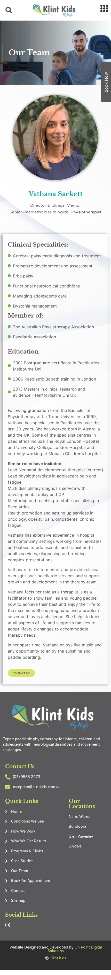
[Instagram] (7, 925)
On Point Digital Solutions (74, 949)
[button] (21, 673)
